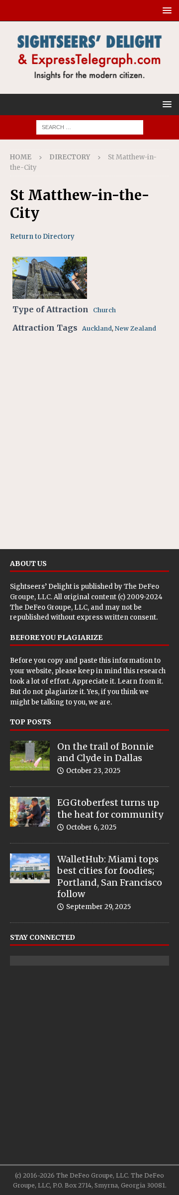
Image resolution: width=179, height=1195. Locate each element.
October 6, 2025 (91, 827)
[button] (165, 10)
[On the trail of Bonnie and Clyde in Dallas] (30, 756)
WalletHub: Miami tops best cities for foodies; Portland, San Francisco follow (109, 876)
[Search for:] (89, 126)
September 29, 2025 (98, 907)
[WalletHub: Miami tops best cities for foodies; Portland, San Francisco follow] (30, 868)
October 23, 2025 (93, 771)
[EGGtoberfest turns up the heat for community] (30, 812)
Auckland (97, 328)
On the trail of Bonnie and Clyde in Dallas (105, 752)
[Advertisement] (89, 440)
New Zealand (135, 328)
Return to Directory (42, 236)
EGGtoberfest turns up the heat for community (110, 808)
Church (104, 310)
